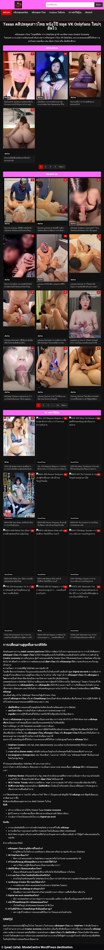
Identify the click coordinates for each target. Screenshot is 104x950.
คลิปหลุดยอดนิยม (21, 12)
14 (58, 405)
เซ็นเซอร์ (88, 12)
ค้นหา (98, 5)
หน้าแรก (6, 12)
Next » (61, 167)
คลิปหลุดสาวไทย (39, 12)
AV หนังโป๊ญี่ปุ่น (74, 12)
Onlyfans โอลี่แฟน (57, 12)
